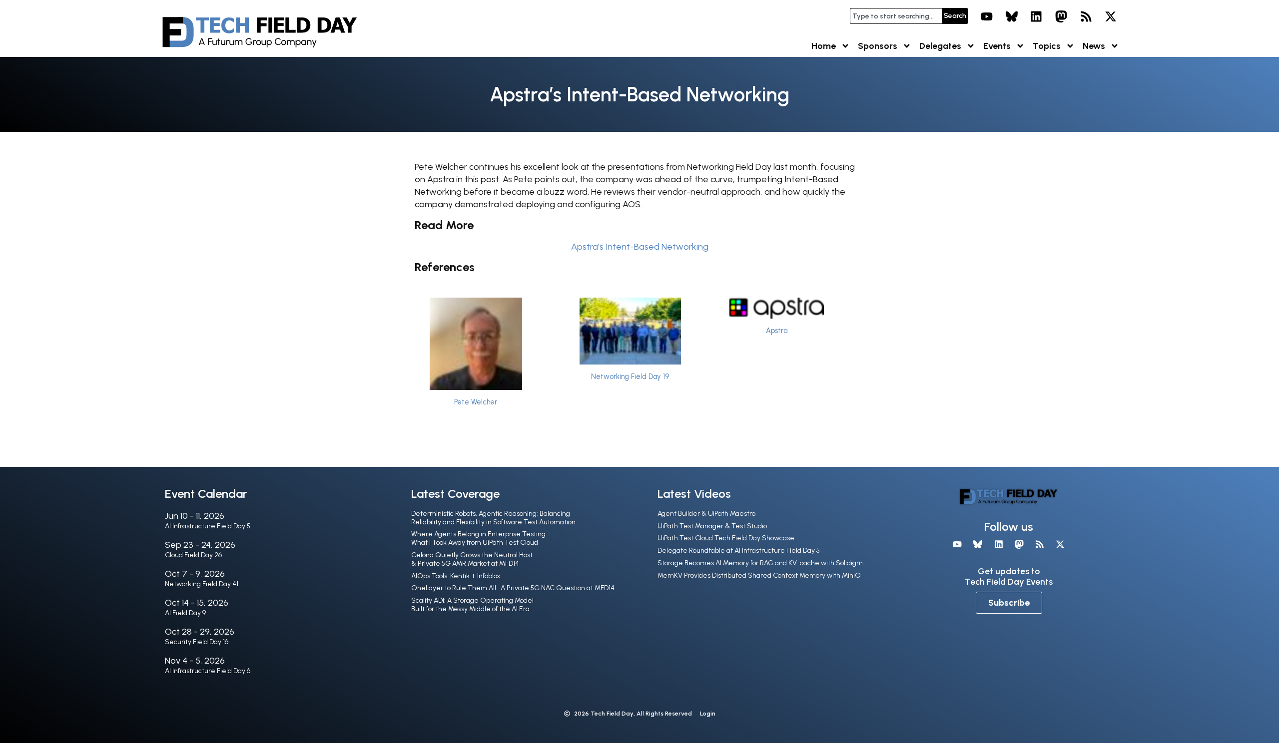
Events (997, 45)
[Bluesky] (1011, 16)
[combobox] (896, 16)
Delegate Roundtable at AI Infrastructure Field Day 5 (738, 550)
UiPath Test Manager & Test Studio (712, 526)
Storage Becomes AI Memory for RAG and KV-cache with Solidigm (760, 563)
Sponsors (877, 45)
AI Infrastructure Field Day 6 (207, 671)
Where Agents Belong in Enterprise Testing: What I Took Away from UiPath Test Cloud (479, 538)
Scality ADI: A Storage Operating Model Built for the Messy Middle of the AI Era (472, 604)
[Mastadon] (1061, 16)
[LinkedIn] (1036, 16)
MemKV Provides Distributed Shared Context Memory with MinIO (759, 575)
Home (823, 45)
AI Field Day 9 (185, 613)
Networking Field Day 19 (630, 376)
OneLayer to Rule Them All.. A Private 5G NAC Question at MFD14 (513, 588)
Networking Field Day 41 (201, 584)
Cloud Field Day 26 (193, 555)
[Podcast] (1086, 16)
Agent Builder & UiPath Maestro (706, 513)
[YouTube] (986, 16)
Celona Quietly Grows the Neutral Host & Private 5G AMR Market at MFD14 (472, 559)
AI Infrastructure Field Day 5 (207, 526)
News (1094, 45)
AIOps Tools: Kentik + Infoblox (455, 576)
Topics (1047, 45)
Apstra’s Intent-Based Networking (639, 246)
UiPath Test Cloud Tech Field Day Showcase (725, 538)
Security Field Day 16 (196, 642)
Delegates (940, 45)
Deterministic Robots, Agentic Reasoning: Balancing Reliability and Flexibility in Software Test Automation (493, 517)
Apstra (776, 330)
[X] (1110, 16)
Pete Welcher (475, 401)
